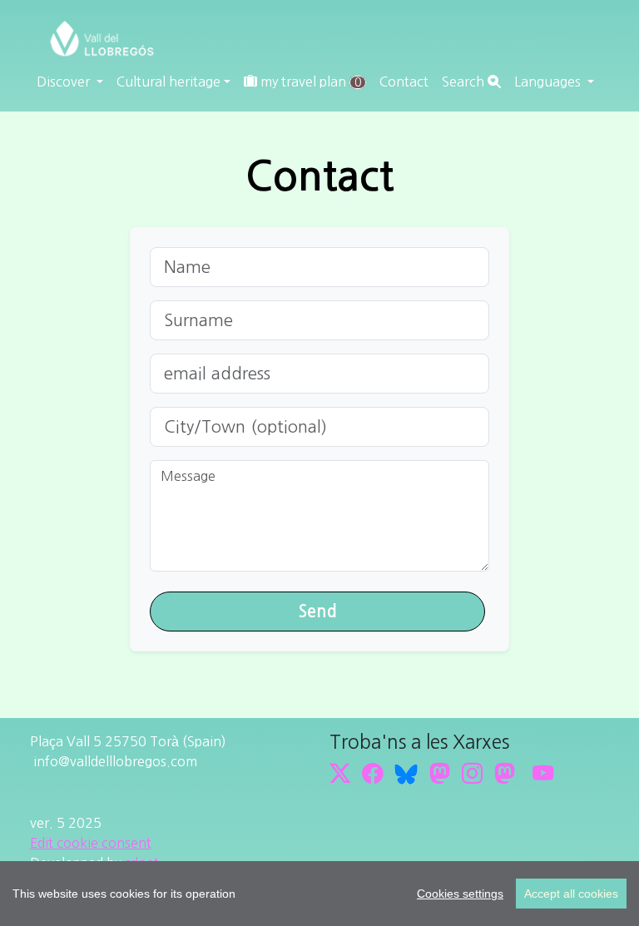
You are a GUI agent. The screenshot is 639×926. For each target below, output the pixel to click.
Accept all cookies (571, 893)
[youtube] (542, 774)
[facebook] (372, 774)
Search (465, 81)
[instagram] (472, 774)
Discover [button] (65, 81)
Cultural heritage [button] (168, 81)
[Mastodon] (439, 774)
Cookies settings (460, 893)
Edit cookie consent (90, 842)
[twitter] (339, 774)
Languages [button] (549, 81)
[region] (319, 893)
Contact (403, 81)
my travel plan (309, 81)
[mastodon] (504, 774)
